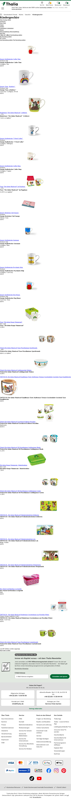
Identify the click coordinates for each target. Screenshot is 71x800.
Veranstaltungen (59, 751)
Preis (1, 23)
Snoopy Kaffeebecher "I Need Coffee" (11, 138)
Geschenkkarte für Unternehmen (60, 739)
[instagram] (56, 770)
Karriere (4, 722)
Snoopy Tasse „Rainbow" (8, 86)
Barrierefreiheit (6, 737)
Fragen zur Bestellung (43, 719)
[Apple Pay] (59, 762)
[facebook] (48, 770)
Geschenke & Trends (10, 14)
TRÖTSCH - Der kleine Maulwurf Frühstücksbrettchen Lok (18, 539)
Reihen (2, 30)
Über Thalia (5, 715)
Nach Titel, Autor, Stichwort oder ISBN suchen (25, 7)
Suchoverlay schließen (46, 7)
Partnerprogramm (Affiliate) (60, 744)
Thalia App (57, 719)
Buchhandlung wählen (16, 35)
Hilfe (20, 719)
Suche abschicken (17, 9)
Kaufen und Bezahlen (43, 722)
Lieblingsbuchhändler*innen (62, 727)
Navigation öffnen (2, 8)
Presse (3, 725)
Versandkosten (37, 797)
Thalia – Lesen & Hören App (61, 723)
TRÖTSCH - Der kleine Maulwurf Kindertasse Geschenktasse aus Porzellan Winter (24, 614)
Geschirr (28, 14)
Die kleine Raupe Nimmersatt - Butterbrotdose (13, 465)
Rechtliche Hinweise (21, 668)
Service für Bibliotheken (23, 735)
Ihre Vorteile (58, 715)
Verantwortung (6, 734)
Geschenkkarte (59, 735)
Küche (21, 14)
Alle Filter (2, 33)
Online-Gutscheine (42, 728)
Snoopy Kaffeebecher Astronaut (9, 240)
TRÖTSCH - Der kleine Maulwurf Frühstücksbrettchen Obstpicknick (20, 565)
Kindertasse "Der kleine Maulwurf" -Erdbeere (13, 112)
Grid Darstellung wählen (6, 40)
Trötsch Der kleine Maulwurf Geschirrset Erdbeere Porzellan (18, 421)
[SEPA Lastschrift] (33, 762)
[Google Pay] (47, 762)
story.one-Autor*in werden (60, 731)
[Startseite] (1, 14)
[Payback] (24, 770)
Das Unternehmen (7, 719)
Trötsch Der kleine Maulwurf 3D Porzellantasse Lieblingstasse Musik (20, 447)
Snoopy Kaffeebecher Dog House (10, 295)
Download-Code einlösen (41, 732)
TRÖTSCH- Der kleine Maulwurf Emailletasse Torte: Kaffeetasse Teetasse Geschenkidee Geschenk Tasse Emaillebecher (35, 377)
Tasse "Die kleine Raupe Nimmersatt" (11, 322)
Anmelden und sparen (59, 676)
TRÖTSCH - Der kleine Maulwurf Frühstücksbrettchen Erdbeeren (19, 515)
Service (21, 715)
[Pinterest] (63, 770)
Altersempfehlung (4, 31)
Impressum (5, 740)
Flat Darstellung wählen (19, 40)
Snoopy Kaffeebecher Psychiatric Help (11, 267)
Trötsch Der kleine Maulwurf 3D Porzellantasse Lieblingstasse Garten (20, 491)
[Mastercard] (20, 762)
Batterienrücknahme (26, 725)
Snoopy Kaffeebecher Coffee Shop (10, 166)
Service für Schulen (25, 731)
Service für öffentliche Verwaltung (26, 745)
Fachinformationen (7, 728)
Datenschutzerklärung (43, 742)
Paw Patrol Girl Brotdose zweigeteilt (11, 589)
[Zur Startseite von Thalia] (10, 4)
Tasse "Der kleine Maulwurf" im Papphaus (12, 186)
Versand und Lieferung (43, 725)
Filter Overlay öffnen (5, 20)
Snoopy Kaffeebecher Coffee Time (10, 59)
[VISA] (10, 762)
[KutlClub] (38, 770)
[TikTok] (31, 778)
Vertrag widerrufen (35, 709)
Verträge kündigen (42, 739)
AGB (2, 743)
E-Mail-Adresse (20, 673)
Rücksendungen (24, 728)
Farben (2, 25)
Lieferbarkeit (3, 28)
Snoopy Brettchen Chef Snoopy (9, 213)
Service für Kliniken (25, 749)
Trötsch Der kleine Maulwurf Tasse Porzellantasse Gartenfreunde (19, 642)
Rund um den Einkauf (43, 715)
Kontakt (21, 722)
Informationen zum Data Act (42, 746)
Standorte (4, 731)
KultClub (57, 754)
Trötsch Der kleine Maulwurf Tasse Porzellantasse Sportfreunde (19, 348)
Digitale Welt (58, 748)
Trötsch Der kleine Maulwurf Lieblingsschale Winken (16, 370)
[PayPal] (10, 770)
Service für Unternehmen (23, 740)
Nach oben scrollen (5, 650)
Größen (2, 26)
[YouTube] (39, 778)
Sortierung (2, 21)
